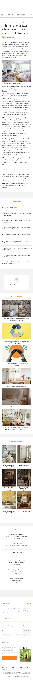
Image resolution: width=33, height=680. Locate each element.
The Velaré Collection (24, 465)
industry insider (8, 22)
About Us (4, 667)
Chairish (4, 91)
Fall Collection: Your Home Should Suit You (24, 512)
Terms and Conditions (17, 672)
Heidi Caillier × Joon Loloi (24, 488)
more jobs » (16, 587)
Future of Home (21, 185)
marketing (5, 53)
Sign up (17, 174)
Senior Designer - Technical (16, 561)
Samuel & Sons (24, 464)
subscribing (5, 181)
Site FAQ (5, 669)
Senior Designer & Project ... (16, 535)
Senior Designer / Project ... (16, 570)
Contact (13, 667)
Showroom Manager (16, 543)
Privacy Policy (21, 635)
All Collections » (16, 519)
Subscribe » (9, 657)
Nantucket (9, 468)
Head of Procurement (16, 578)
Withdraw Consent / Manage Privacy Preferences (17, 676)
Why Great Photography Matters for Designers (16, 93)
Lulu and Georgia (24, 510)
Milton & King (9, 487)
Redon (8, 514)
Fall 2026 (24, 490)
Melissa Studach (10, 37)
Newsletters (24, 667)
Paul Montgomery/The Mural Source (9, 465)
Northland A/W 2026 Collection (9, 489)
